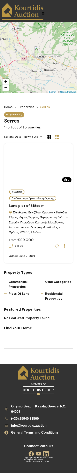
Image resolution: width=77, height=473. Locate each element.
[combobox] (29, 136)
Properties (26, 107)
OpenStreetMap (68, 91)
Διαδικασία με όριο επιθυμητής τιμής (33, 198)
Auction (17, 192)
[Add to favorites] (57, 246)
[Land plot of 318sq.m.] (38, 52)
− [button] (5, 87)
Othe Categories (58, 282)
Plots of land (19, 294)
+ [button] (5, 81)
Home (8, 107)
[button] (43, 13)
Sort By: (9, 136)
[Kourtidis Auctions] (22, 11)
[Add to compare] (64, 246)
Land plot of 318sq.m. (27, 205)
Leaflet (52, 91)
